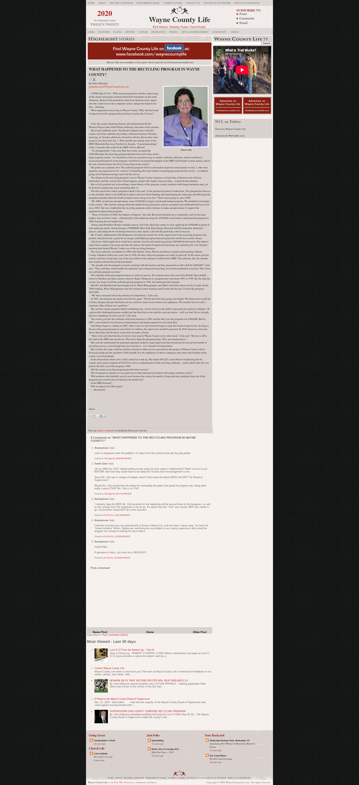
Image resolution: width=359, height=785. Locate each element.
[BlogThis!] (94, 416)
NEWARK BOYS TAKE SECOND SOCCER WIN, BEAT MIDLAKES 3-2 (149, 680)
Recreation (158, 31)
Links (91, 31)
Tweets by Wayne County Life (230, 129)
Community (219, 31)
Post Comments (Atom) (115, 634)
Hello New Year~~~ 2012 (163, 752)
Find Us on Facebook (247, 2)
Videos (234, 31)
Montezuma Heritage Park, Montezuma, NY (230, 740)
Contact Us (193, 2)
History (130, 31)
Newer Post (100, 632)
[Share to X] (97, 416)
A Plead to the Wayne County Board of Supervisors (122, 698)
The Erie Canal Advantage (221, 758)
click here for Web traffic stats (230, 135)
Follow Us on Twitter (217, 2)
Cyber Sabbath (100, 753)
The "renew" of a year (103, 756)
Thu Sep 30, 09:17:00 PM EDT (118, 494)
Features (104, 31)
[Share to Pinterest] (105, 416)
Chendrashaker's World (104, 740)
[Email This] (90, 416)
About (102, 2)
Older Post (199, 632)
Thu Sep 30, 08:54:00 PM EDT (118, 458)
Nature (143, 31)
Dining (173, 31)
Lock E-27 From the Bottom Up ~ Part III (132, 649)
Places (117, 31)
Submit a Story (173, 2)
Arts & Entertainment (194, 31)
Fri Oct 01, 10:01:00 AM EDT (117, 515)
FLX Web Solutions (124, 782)
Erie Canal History (218, 755)
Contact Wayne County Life (109, 668)
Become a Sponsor (121, 2)
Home (91, 2)
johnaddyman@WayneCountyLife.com (109, 86)
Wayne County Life (179, 19)
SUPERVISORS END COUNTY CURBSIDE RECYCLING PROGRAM (147, 711)
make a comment (105, 430)
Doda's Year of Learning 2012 (165, 749)
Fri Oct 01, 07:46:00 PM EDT (117, 558)
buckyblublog (158, 740)
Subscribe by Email (148, 2)
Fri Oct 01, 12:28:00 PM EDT (117, 536)
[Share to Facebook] (101, 416)
